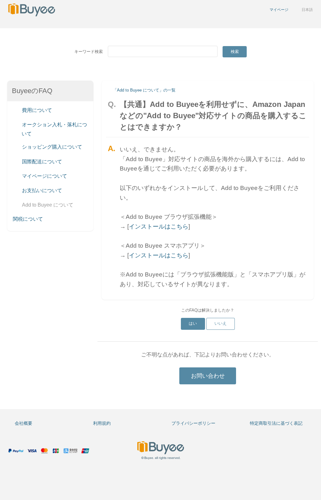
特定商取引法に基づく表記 (276, 423)
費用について (36, 110)
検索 (235, 51)
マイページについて (44, 176)
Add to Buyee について (47, 205)
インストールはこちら (158, 226)
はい (193, 323)
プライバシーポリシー (193, 423)
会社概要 (23, 423)
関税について (28, 219)
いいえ (220, 323)
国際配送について (41, 161)
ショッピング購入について (51, 147)
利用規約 (102, 423)
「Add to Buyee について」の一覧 (144, 90)
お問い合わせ (208, 376)
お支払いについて (41, 190)
